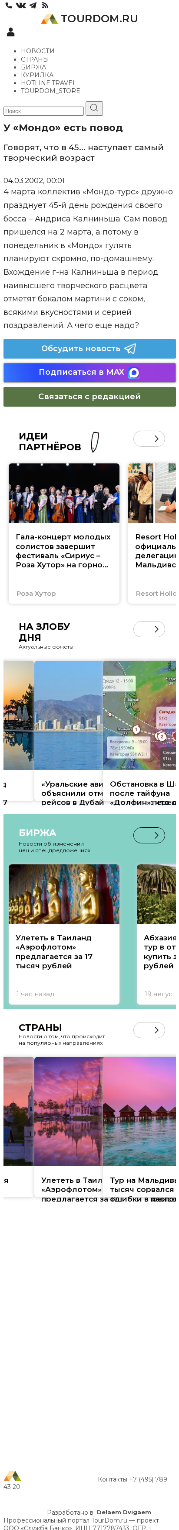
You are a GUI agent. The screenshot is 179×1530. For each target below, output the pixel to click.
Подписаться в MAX (81, 372)
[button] (141, 438)
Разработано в (99, 1512)
